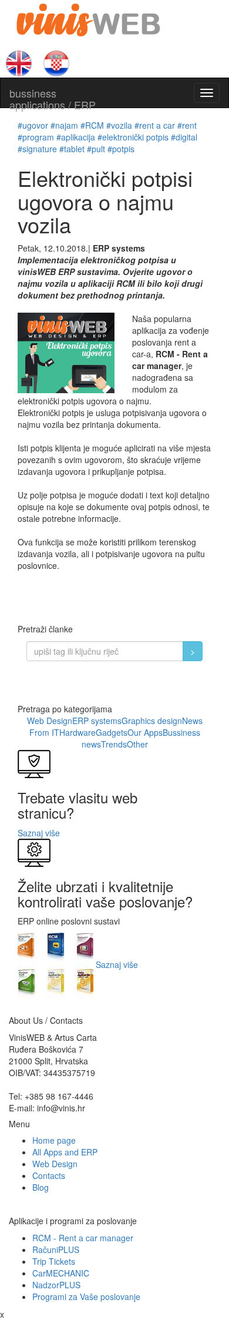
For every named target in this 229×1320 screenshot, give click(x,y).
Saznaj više (39, 833)
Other (137, 744)
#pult (96, 149)
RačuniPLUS (55, 1249)
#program (36, 137)
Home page (54, 1140)
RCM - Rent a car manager (82, 1238)
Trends (114, 744)
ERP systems (97, 720)
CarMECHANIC (60, 1273)
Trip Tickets (53, 1261)
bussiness (52, 96)
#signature (37, 149)
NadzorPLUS (56, 1285)
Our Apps (145, 732)
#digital (184, 137)
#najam (64, 125)
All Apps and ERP (64, 1152)
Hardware (77, 732)
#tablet (72, 149)
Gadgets (111, 732)
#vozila (119, 125)
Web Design (49, 720)
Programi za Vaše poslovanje (86, 1296)
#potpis (120, 149)
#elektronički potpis (133, 137)
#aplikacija (75, 137)
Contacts (48, 1175)
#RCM (92, 125)
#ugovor (33, 125)
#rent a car (154, 125)
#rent (187, 125)
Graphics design (152, 720)
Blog (40, 1187)
